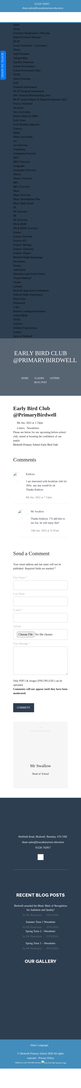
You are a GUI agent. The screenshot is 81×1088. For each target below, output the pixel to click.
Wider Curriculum (23, 137)
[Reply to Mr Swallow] (66, 530)
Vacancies (18, 107)
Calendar (18, 286)
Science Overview (22, 236)
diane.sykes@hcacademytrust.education (42, 8)
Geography (19, 166)
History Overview (22, 178)
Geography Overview (24, 170)
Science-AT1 (20, 240)
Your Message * (21, 643)
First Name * (20, 577)
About (16, 29)
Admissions (19, 269)
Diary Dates (19, 298)
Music (16, 190)
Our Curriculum (21, 112)
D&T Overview (21, 161)
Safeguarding (20, 58)
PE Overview (20, 211)
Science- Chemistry (23, 249)
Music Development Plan (26, 199)
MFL (16, 182)
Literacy (17, 128)
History (17, 174)
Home (16, 24)
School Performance (24, 66)
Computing (19, 149)
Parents (17, 265)
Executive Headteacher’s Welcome (31, 33)
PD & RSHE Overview (25, 228)
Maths (16, 132)
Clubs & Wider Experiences (28, 294)
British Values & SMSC (25, 116)
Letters (55, 378)
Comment (23, 707)
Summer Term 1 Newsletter (40, 922)
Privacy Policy (46, 1058)
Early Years (19, 120)
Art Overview (20, 145)
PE (14, 207)
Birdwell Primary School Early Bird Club (35, 444)
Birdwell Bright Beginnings (28, 257)
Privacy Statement (23, 103)
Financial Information (25, 87)
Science (17, 232)
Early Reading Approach (26, 124)
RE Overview (20, 220)
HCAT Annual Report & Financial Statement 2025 (40, 99)
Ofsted (16, 49)
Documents (19, 261)
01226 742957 (42, 3)
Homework (19, 303)
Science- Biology (22, 244)
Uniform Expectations (25, 327)
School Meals (20, 315)
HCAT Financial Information (28, 91)
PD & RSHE (20, 224)
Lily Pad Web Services (32, 1063)
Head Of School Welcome (27, 37)
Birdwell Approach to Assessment (31, 290)
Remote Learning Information (29, 311)
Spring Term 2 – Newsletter (40, 931)
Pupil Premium (21, 53)
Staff (15, 83)
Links (16, 307)
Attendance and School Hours (29, 274)
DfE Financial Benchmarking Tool (31, 95)
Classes (17, 282)
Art (15, 141)
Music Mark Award (23, 203)
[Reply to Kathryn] (66, 497)
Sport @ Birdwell (22, 336)
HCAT (16, 41)
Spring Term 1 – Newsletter (40, 943)
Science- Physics (22, 253)
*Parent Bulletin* (22, 278)
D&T (16, 157)
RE (15, 215)
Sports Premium (22, 78)
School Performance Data (26, 70)
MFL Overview (21, 186)
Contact (17, 332)
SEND (16, 74)
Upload (17, 626)
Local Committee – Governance (30, 45)
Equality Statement (23, 62)
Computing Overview (24, 153)
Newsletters (33, 428)
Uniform (17, 323)
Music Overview (22, 195)
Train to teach (2, 65)
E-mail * (18, 610)
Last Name (19, 593)
